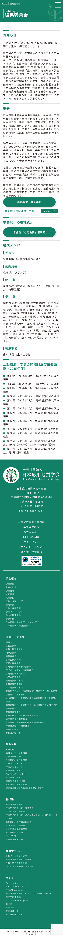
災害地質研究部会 (14, 684)
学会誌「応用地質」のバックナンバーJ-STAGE (28, 893)
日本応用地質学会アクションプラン (23, 622)
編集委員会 (11, 656)
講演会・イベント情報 (16, 753)
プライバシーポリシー (31, 546)
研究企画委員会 (13, 663)
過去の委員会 (12, 729)
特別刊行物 (11, 836)
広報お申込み (31, 526)
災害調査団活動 (13, 756)
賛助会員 (10, 604)
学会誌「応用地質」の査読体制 (22, 211)
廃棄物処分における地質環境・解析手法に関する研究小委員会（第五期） (31, 693)
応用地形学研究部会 (15, 673)
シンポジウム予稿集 (15, 825)
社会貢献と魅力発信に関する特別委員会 (25, 722)
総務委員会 (11, 645)
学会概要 (10, 583)
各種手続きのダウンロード (18, 863)
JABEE (9, 904)
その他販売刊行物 (14, 832)
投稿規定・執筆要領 (29, 202)
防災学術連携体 (13, 897)
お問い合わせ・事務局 (31, 521)
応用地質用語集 (13, 770)
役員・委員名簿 (13, 608)
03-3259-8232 (34, 506)
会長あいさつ (12, 587)
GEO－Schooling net (17, 900)
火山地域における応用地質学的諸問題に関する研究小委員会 (31, 700)
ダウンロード (49, 211)
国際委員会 (11, 652)
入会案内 (10, 597)
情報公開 (10, 618)
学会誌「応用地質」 (15, 804)
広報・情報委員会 (14, 649)
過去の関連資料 (13, 615)
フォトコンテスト (14, 763)
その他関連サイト (14, 914)
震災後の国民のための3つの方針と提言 (25, 788)
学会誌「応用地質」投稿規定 (20, 808)
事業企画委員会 (13, 659)
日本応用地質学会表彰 (16, 760)
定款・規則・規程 (14, 601)
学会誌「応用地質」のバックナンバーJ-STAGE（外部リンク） (32, 817)
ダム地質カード (13, 777)
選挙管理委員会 (13, 712)
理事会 (9, 642)
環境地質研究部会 (14, 680)
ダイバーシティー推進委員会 (20, 670)
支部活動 (10, 594)
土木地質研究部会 (14, 687)
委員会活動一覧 (13, 733)
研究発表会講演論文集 (16, 829)
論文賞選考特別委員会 (16, 719)
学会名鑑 (10, 907)
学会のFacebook (14, 890)
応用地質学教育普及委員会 (18, 666)
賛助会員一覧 (12, 911)
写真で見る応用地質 (15, 781)
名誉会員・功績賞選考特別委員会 (22, 715)
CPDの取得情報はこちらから (21, 866)
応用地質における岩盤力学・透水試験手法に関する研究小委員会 (31, 707)
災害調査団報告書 (14, 839)
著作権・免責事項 (31, 551)
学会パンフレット (14, 611)
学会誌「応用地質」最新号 (29, 232)
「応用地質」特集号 (15, 811)
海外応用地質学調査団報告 (18, 822)
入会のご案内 (31, 531)
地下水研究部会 (13, 677)
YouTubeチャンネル (16, 774)
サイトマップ (31, 541)
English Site (31, 536)
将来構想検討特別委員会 (17, 625)
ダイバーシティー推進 (16, 784)
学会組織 (10, 590)
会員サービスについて (16, 856)
